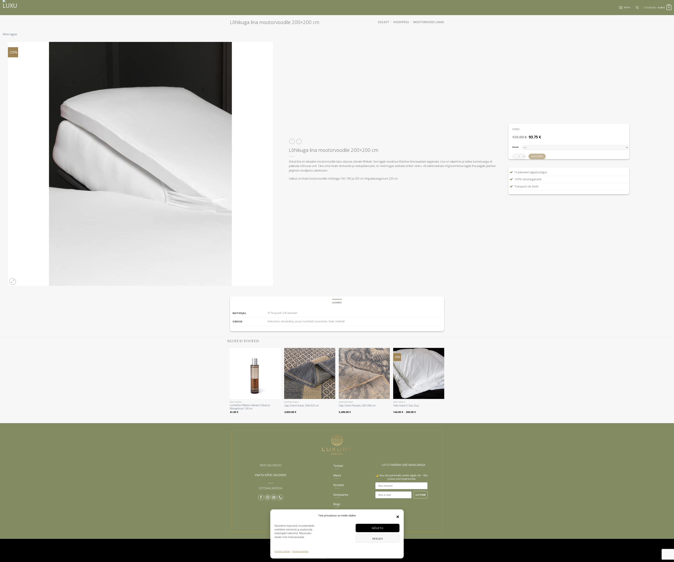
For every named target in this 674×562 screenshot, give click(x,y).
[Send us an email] (274, 497)
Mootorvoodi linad (428, 22)
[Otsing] (637, 7)
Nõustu (377, 528)
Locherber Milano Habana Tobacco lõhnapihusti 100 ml (250, 407)
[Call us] (280, 497)
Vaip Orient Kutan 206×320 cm (301, 405)
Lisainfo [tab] (337, 302)
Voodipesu (401, 22)
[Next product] (292, 141)
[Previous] (230, 384)
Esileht (383, 22)
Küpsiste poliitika (282, 551)
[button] (397, 517)
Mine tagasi (10, 34)
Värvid (515, 147)
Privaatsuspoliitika (300, 551)
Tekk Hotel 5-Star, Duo (406, 405)
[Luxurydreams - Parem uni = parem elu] (25, 7)
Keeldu (377, 538)
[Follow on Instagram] (267, 497)
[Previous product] (299, 141)
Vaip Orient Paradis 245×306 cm (357, 405)
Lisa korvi (537, 156)
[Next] (444, 384)
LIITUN (421, 494)
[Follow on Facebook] (261, 497)
